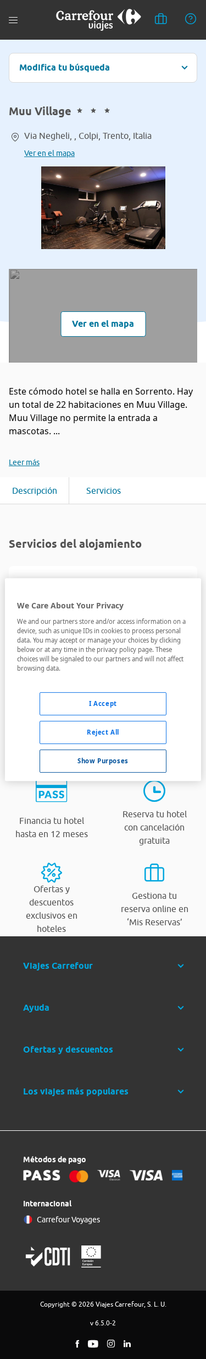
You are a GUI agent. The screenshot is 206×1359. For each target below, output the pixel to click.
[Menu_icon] (13, 20)
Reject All (103, 732)
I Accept (103, 703)
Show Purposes (102, 761)
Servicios (103, 490)
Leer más (24, 462)
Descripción (34, 490)
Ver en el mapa (49, 153)
